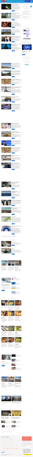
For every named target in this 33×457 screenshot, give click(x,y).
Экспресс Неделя (3, 300)
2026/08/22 (13, 239)
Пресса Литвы (13, 443)
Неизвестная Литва (4, 396)
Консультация (4, 241)
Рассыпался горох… (10, 317)
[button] (2, 380)
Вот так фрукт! (10, 332)
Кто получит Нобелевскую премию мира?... (4, 384)
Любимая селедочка (4, 332)
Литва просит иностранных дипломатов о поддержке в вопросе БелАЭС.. (16, 132)
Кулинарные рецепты (4, 301)
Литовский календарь (5, 411)
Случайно (6, 431)
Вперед (14, 236)
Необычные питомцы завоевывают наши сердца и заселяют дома (18, 369)
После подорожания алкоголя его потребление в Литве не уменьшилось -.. (16, 183)
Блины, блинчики (17, 317)
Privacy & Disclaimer (13, 454)
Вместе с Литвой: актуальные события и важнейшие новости (18, 279)
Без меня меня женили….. (15, 22)
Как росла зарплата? (14, 242)
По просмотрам (10, 431)
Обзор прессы (4, 443)
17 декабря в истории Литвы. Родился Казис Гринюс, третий (8, 422)
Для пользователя (27, 58)
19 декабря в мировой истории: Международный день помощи (18, 422)
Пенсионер (3, 278)
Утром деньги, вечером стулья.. (16, 63)
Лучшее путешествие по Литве (5, 402)
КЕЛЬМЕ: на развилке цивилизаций (16, 402)
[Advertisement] (11, 58)
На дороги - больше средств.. (15, 29)
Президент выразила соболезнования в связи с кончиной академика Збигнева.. (16, 88)
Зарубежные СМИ (9, 443)
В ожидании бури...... (10, 383)
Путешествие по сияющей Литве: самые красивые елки (18, 356)
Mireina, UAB (20, 454)
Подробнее (13, 27)
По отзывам (3, 431)
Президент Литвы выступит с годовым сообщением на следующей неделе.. (16, 80)
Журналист (7, 241)
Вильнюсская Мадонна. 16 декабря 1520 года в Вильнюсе (8, 427)
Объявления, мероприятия (6, 355)
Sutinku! (28, 454)
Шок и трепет (3, 361)
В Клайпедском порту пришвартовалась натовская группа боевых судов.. (16, 192)
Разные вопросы (4, 242)
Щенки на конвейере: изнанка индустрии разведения (18, 361)
